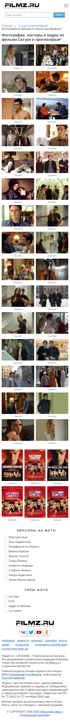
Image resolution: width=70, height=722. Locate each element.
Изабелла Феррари (21, 565)
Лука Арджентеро (20, 541)
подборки (22, 645)
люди (5, 645)
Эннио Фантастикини (22, 579)
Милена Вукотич (19, 551)
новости (23, 640)
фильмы (37, 640)
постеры (14, 596)
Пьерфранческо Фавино (24, 546)
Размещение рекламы (35, 715)
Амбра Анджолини (20, 575)
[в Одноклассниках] (47, 632)
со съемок (15, 610)
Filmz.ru (54, 662)
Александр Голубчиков (25, 674)
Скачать (18, 68)
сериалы (51, 640)
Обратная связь (51, 711)
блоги (63, 640)
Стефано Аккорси (20, 570)
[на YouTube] (39, 632)
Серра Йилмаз (18, 560)
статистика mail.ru (15, 649)
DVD (12, 601)
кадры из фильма (20, 606)
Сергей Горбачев (13, 677)
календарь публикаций (51, 645)
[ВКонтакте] (23, 632)
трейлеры (8, 640)
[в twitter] (31, 632)
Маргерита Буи (18, 537)
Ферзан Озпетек (19, 556)
